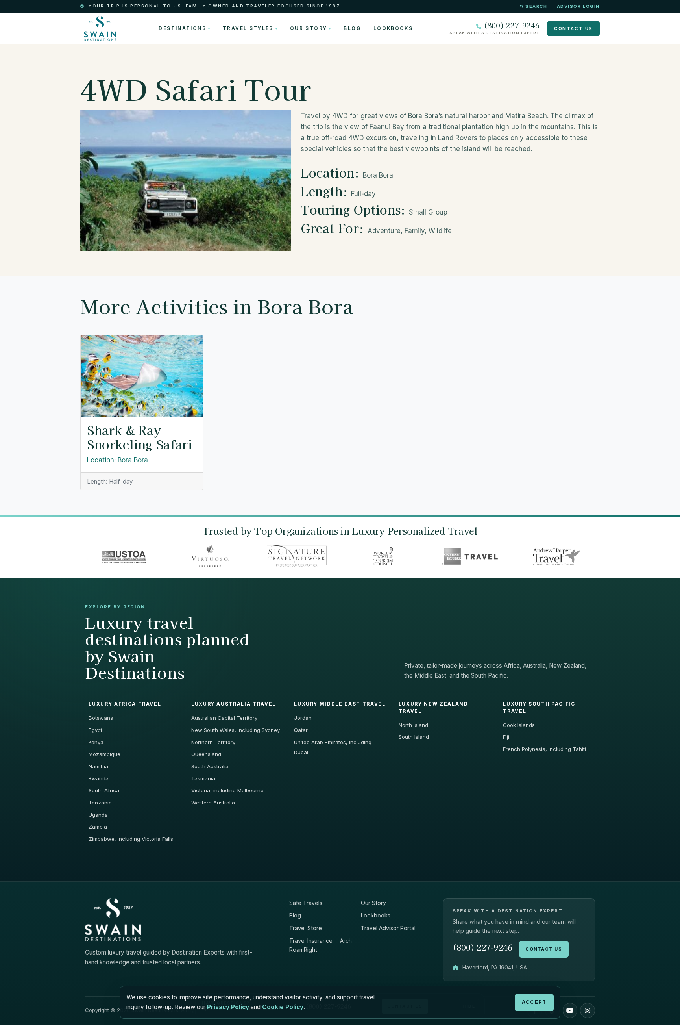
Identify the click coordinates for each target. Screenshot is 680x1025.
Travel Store (305, 928)
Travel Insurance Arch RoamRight (320, 945)
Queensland (206, 754)
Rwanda (99, 778)
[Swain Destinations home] (113, 919)
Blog (352, 28)
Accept (534, 1002)
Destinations (182, 28)
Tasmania (203, 778)
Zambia (98, 826)
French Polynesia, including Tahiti (544, 749)
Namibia (98, 766)
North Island (413, 725)
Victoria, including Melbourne (227, 790)
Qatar (301, 730)
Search (536, 6)
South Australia (210, 766)
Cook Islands (519, 725)
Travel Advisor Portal (388, 928)
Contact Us (573, 28)
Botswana (101, 718)
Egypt (95, 730)
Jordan (303, 718)
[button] (570, 1010)
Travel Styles (248, 28)
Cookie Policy (282, 1007)
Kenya (96, 742)
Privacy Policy (228, 1007)
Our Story (308, 28)
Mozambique (104, 754)
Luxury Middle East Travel (339, 704)
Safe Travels (305, 902)
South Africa (104, 790)
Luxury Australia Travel (233, 704)
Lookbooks (393, 28)
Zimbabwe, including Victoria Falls (131, 839)
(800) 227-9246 (512, 25)
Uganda (98, 815)
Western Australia (213, 802)
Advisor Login (578, 6)
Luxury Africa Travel (125, 704)
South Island (414, 737)
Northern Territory (213, 742)
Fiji (506, 737)
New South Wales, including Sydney (235, 730)
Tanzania (100, 802)
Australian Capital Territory (224, 718)
